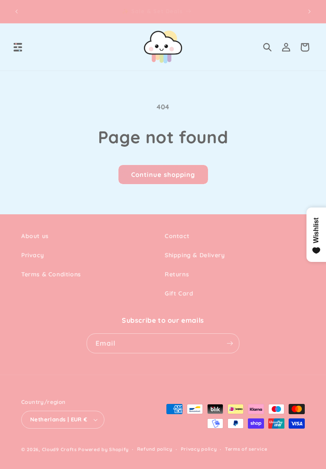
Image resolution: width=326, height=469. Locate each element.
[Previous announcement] (16, 11)
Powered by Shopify (103, 449)
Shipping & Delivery (195, 255)
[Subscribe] (229, 343)
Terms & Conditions (51, 274)
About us (35, 236)
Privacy (32, 255)
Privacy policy (199, 449)
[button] (17, 47)
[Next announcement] (309, 11)
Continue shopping (163, 175)
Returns (177, 274)
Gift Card (179, 293)
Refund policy (154, 449)
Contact (177, 236)
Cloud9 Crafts (59, 449)
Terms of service (246, 449)
